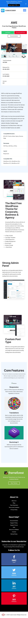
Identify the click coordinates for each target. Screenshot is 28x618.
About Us (14, 500)
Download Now (20, 32)
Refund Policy (14, 534)
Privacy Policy (14, 509)
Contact (14, 531)
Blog (14, 503)
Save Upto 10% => (14, 5)
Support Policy (14, 523)
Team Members (14, 505)
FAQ (14, 527)
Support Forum (14, 525)
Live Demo (7, 32)
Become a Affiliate (14, 529)
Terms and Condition (14, 507)
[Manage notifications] (3, 615)
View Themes (14, 483)
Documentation (14, 36)
